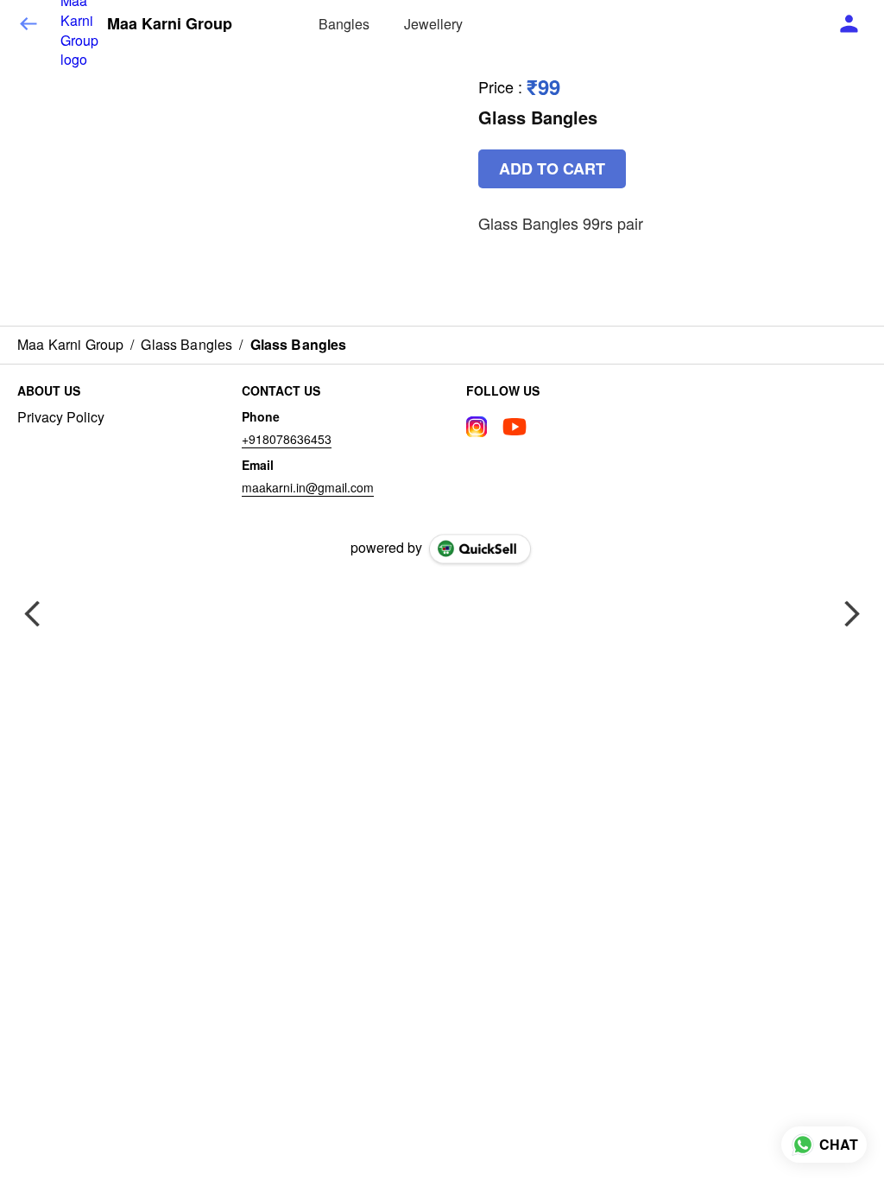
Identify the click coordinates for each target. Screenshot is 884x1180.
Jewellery (433, 24)
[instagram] (476, 427)
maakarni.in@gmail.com (308, 487)
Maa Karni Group (169, 24)
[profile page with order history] (849, 24)
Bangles (344, 24)
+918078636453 (287, 438)
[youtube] (514, 427)
